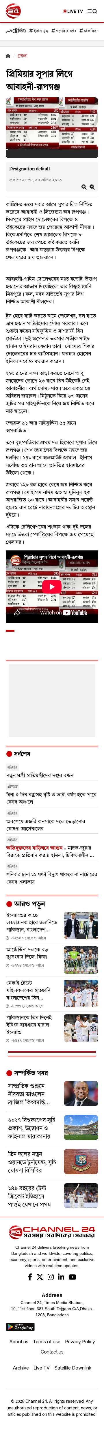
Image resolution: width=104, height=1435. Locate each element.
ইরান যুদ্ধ (41, 31)
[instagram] (51, 1277)
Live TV (42, 1368)
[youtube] (72, 1277)
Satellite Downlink (72, 1368)
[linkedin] (61, 1277)
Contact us (52, 1352)
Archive (21, 1368)
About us (18, 1341)
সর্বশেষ (21, 754)
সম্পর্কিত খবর (30, 1073)
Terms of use (46, 1341)
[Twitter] (39, 1277)
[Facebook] (30, 1277)
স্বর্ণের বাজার (66, 31)
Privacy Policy (80, 1341)
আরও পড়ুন (29, 904)
